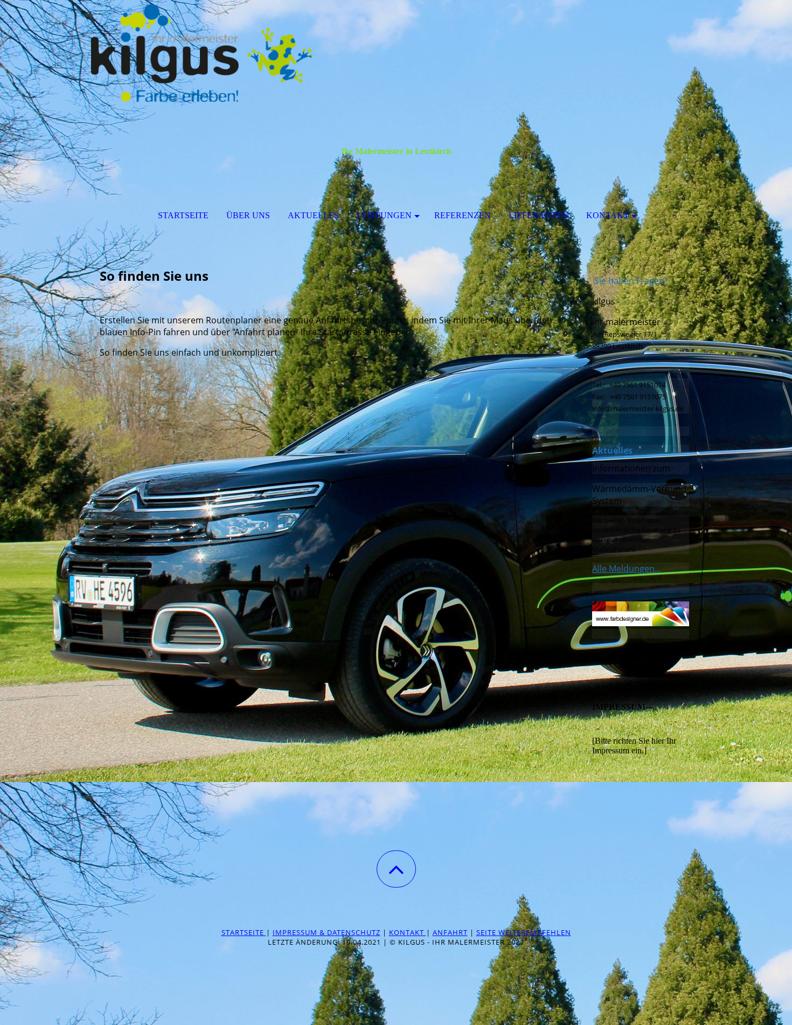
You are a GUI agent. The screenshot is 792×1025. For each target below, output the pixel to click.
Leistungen (384, 215)
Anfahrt (450, 932)
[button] (396, 869)
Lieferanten (538, 215)
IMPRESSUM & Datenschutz (326, 932)
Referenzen (462, 215)
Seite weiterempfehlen (523, 932)
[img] (396, 54)
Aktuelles (313, 215)
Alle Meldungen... (626, 568)
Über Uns (248, 215)
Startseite (183, 215)
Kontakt (607, 215)
